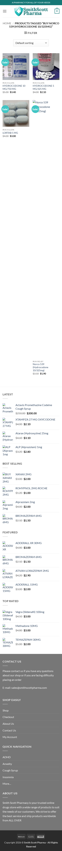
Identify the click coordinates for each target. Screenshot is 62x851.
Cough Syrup (10, 770)
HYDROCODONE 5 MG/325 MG (43, 87)
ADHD (7, 757)
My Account (10, 737)
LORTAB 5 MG (10, 132)
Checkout (8, 717)
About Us (8, 723)
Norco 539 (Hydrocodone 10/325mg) (40, 367)
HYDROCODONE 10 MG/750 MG (14, 87)
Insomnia (8, 777)
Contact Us (9, 730)
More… (7, 783)
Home (7, 23)
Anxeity (7, 763)
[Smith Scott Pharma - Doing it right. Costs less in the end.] (31, 11)
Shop (6, 710)
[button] (5, 11)
